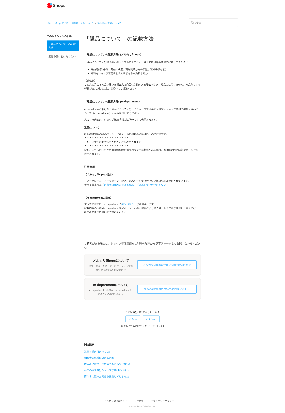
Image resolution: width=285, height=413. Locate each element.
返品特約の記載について (109, 23)
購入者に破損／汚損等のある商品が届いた (107, 364)
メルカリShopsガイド (57, 23)
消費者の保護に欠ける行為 (119, 184)
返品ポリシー (129, 204)
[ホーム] (56, 7)
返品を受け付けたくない (62, 56)
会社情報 (139, 400)
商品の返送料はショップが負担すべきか (106, 370)
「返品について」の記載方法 (62, 45)
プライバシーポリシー (162, 400)
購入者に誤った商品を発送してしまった (106, 376)
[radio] (133, 319)
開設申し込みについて (82, 23)
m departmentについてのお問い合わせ (167, 289)
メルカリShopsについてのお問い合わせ (167, 265)
